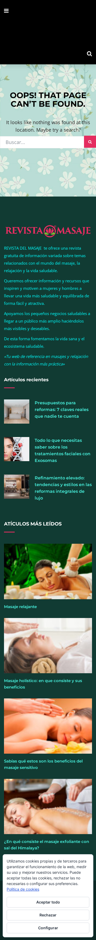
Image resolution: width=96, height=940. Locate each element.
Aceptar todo (48, 902)
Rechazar (48, 915)
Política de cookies (23, 889)
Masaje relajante (20, 606)
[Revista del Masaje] (48, 32)
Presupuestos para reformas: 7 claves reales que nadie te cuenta (62, 409)
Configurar (48, 928)
